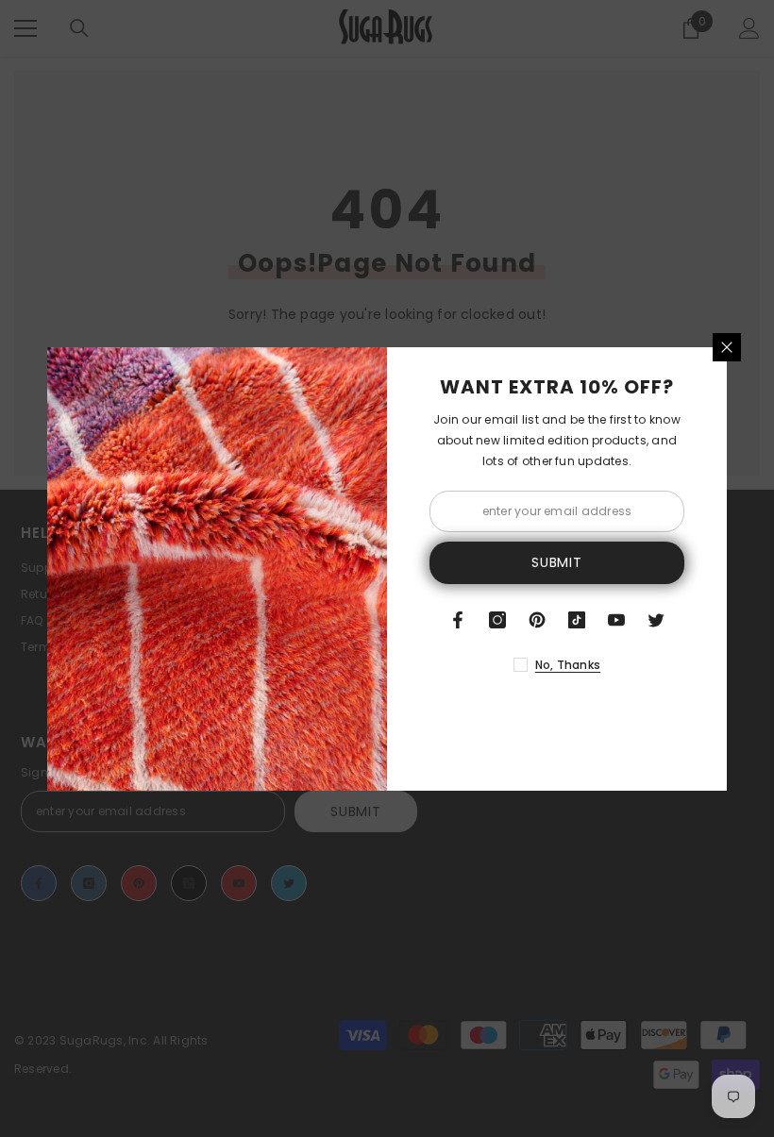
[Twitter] (656, 620)
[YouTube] (616, 620)
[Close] (727, 347)
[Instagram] (497, 620)
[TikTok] (577, 620)
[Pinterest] (537, 620)
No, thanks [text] (567, 665)
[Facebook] (458, 620)
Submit (556, 562)
